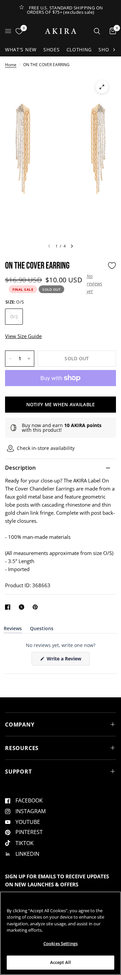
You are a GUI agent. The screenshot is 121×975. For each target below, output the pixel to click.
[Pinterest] (37, 607)
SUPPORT (18, 771)
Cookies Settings (60, 943)
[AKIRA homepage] (60, 31)
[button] (95, 284)
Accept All (60, 962)
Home (10, 64)
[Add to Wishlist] (112, 266)
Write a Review (65, 660)
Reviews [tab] (13, 629)
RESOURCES (22, 748)
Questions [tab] (41, 629)
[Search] (97, 31)
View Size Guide (23, 336)
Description (20, 467)
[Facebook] (9, 607)
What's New (21, 49)
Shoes (51, 49)
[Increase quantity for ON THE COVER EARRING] (29, 358)
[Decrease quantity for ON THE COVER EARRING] (10, 358)
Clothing (79, 49)
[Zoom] (101, 87)
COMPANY (20, 724)
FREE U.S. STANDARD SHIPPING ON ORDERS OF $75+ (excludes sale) (65, 10)
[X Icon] (23, 607)
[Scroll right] (114, 50)
